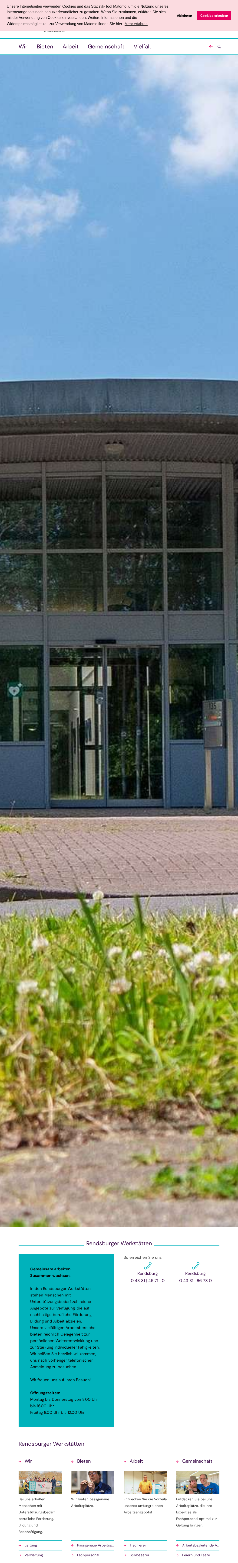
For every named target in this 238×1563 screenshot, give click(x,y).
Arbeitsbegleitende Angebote (200, 1545)
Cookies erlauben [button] (214, 15)
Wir (23, 46)
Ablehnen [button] (184, 15)
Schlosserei (139, 1555)
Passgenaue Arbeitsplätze (95, 1545)
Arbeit (71, 46)
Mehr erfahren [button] (136, 24)
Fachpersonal (88, 1555)
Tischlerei (138, 1545)
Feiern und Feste (196, 1555)
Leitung (31, 1545)
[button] (215, 46)
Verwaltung (34, 1555)
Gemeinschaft (106, 46)
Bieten (45, 46)
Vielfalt (142, 46)
